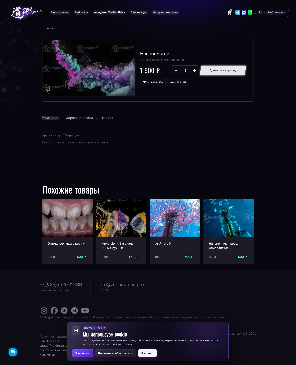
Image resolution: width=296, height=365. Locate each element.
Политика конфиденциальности (63, 336)
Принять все (82, 353)
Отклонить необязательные (115, 353)
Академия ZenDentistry (109, 12)
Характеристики (79, 118)
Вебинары (81, 12)
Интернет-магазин (165, 12)
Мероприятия (60, 12)
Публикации (138, 12)
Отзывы (107, 118)
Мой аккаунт (276, 12)
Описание (50, 118)
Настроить (147, 353)
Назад (50, 28)
